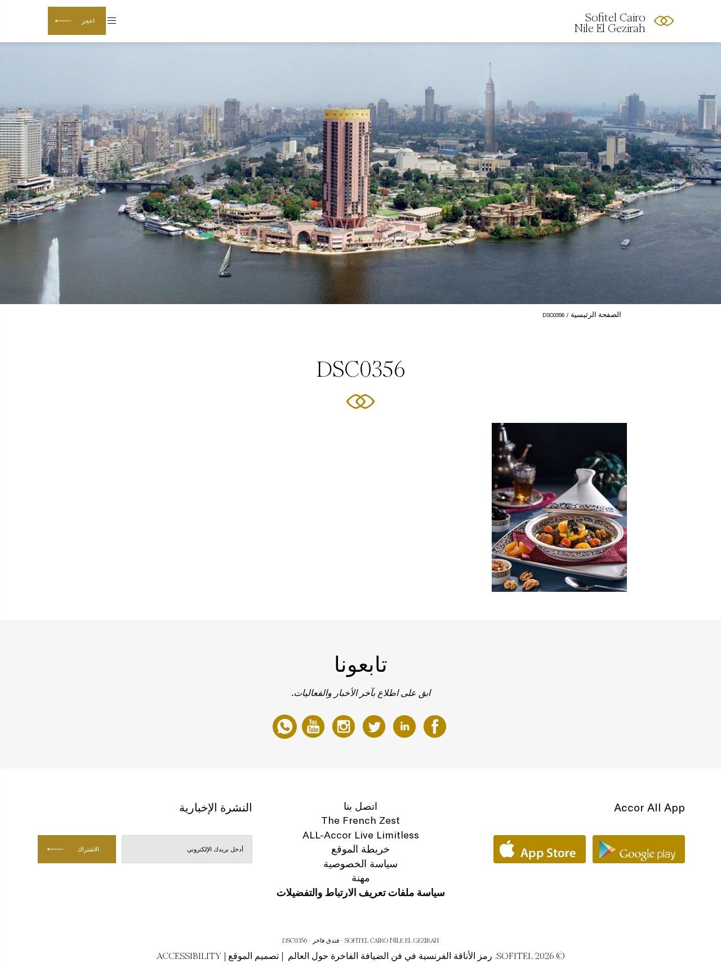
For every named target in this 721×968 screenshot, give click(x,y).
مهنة (360, 877)
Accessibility (189, 956)
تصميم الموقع (253, 956)
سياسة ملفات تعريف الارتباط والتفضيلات (361, 892)
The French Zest (360, 820)
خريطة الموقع (360, 848)
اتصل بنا (360, 806)
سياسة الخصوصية (360, 863)
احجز (88, 21)
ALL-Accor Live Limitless (360, 834)
